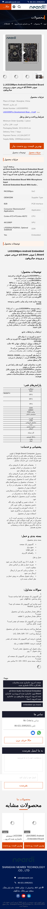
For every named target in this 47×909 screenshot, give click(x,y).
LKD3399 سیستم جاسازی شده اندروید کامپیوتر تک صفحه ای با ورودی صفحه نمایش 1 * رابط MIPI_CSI (13, 837)
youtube (23, 896)
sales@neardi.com (12, 2)
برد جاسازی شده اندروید (22, 24)
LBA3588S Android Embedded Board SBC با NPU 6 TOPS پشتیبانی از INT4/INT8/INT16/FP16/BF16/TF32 (35, 837)
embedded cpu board (32, 705)
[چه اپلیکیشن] (39, 733)
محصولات (37, 24)
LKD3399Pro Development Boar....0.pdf (19, 112)
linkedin (29, 896)
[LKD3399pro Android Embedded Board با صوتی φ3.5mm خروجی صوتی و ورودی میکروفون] (23, 52)
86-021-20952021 (37, 2)
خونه (45, 24)
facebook (18, 896)
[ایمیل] (33, 732)
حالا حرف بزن (23, 740)
